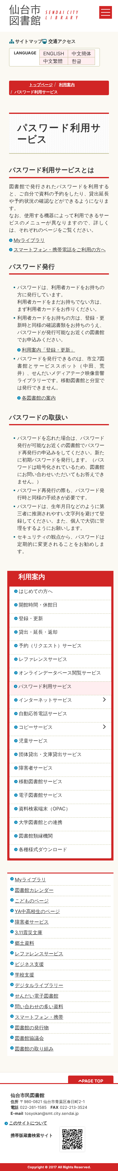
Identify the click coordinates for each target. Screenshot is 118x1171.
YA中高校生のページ (37, 911)
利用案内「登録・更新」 (48, 350)
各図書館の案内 (39, 398)
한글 (76, 61)
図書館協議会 (29, 1038)
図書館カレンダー (34, 890)
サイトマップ (28, 41)
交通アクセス (62, 41)
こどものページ (32, 901)
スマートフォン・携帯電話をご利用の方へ (60, 249)
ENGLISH (53, 53)
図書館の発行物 (32, 1028)
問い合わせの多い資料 (39, 1006)
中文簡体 (81, 53)
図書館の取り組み (34, 1049)
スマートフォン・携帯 (39, 1017)
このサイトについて (28, 1122)
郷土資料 (24, 943)
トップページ (41, 84)
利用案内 (67, 84)
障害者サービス (32, 922)
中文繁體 (53, 61)
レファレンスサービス (39, 954)
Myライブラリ (29, 240)
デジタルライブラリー (39, 985)
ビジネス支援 (29, 964)
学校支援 (24, 975)
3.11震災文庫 (28, 932)
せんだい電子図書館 (36, 996)
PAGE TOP (92, 1080)
